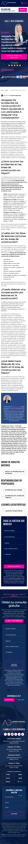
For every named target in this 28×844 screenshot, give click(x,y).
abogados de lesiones (15, 410)
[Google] (8, 774)
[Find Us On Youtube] (12, 734)
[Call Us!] (22, 3)
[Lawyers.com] (20, 781)
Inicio (2, 90)
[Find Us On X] (8, 734)
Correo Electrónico (9, 797)
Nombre (7, 802)
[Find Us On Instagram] (15, 734)
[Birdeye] (8, 781)
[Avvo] (20, 774)
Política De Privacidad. (19, 836)
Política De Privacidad (15, 578)
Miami (6, 90)
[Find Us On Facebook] (5, 734)
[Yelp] (20, 778)
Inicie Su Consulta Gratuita (14, 56)
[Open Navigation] (25, 3)
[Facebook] (8, 778)
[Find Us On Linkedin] (22, 734)
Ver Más (22, 10)
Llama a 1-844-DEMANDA (14, 729)
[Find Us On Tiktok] (19, 734)
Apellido (7, 807)
